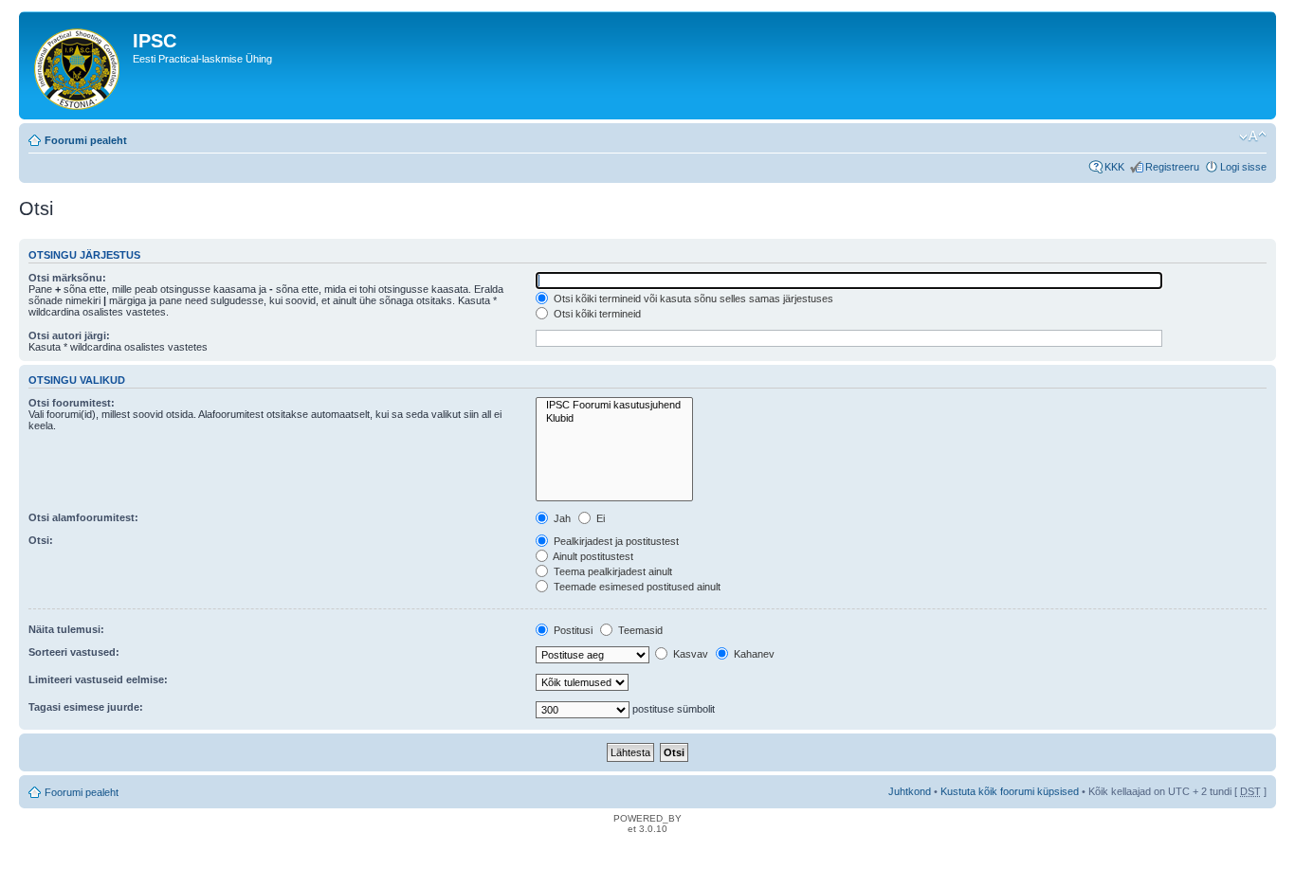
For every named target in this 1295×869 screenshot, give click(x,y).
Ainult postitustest (592, 556)
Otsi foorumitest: (71, 402)
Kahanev (753, 654)
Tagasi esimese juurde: (85, 707)
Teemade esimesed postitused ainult (635, 586)
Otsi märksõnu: (67, 277)
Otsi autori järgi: (69, 335)
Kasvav (689, 654)
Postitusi (572, 630)
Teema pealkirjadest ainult (611, 571)
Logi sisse (1243, 166)
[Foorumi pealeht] (78, 65)
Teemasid (639, 630)
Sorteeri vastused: (73, 652)
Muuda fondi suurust (1253, 136)
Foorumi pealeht (86, 140)
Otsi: (40, 540)
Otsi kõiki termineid (596, 313)
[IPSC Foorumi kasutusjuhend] (614, 405)
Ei (599, 518)
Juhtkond (909, 791)
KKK (1114, 166)
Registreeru (1172, 166)
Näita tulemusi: (66, 629)
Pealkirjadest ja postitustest (615, 541)
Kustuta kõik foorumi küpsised (1009, 791)
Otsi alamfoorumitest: (83, 517)
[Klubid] (614, 418)
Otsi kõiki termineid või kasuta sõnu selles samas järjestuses (692, 298)
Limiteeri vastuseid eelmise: (98, 679)
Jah (561, 518)
